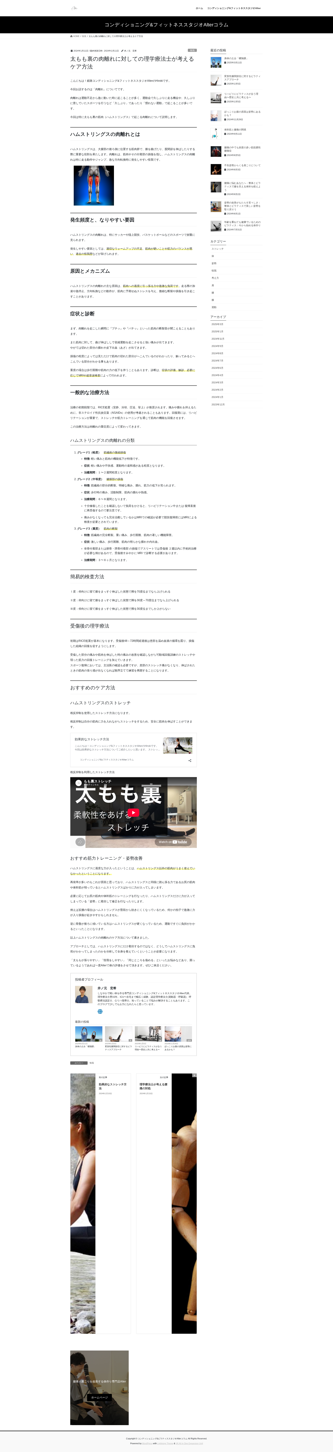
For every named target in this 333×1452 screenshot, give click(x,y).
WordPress (147, 1443)
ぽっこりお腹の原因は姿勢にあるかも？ (178, 1048)
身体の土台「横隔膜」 (85, 1046)
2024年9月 (217, 346)
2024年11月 (218, 338)
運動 (214, 307)
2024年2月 (217, 389)
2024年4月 (217, 375)
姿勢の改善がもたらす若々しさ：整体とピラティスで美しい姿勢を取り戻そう (242, 206)
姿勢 (189, 1040)
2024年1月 (217, 397)
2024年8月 (217, 353)
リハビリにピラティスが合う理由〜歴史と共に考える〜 (148, 1048)
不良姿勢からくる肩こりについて (242, 165)
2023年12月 (218, 404)
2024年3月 (217, 382)
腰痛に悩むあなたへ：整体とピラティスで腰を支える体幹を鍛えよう (242, 186)
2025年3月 (217, 324)
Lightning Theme (165, 1443)
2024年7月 (217, 360)
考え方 (215, 277)
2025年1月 (217, 331)
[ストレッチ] (82, 1203)
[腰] (184, 1203)
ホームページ (99, 1397)
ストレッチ (218, 248)
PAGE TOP (322, 1405)
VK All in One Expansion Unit (189, 1443)
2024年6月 (217, 368)
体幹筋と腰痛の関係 (235, 129)
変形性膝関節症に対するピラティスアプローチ (118, 1048)
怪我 (192, 50)
